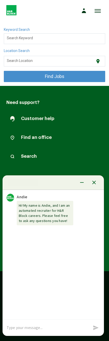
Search (29, 156)
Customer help (37, 118)
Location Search (17, 51)
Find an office (36, 137)
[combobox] (54, 38)
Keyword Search (17, 30)
